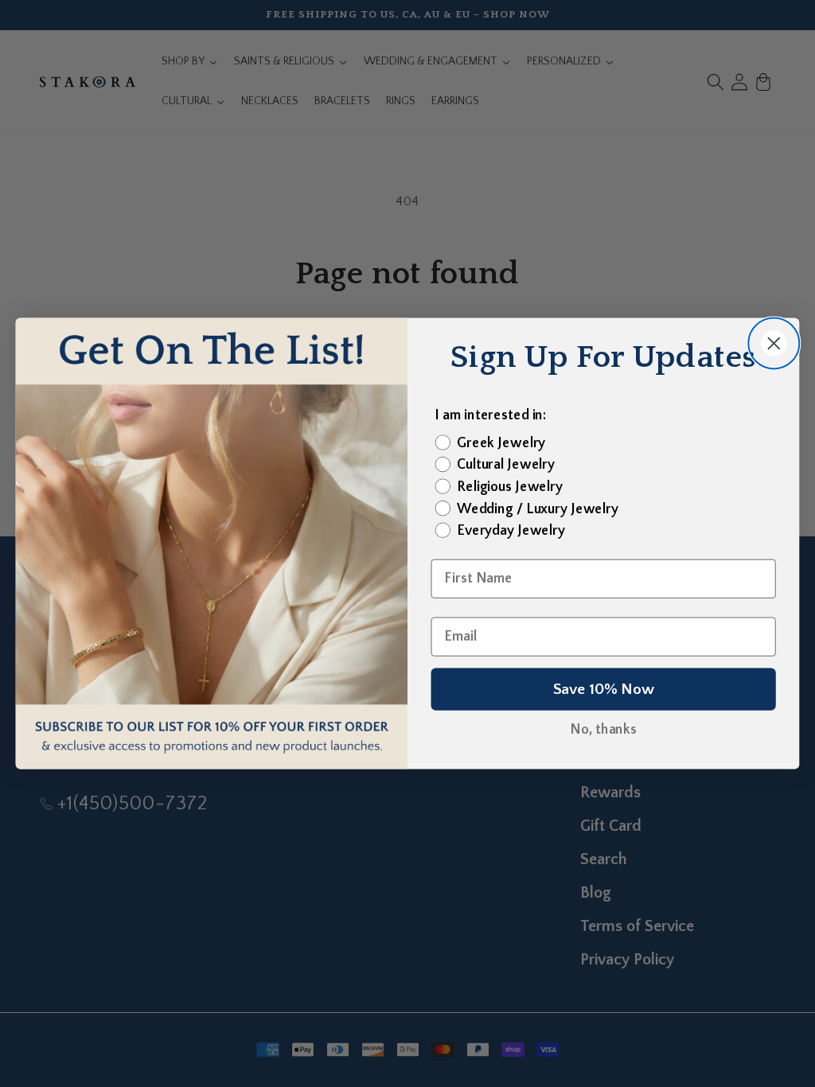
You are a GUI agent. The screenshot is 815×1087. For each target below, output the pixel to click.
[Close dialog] (773, 343)
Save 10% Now (603, 689)
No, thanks (603, 730)
